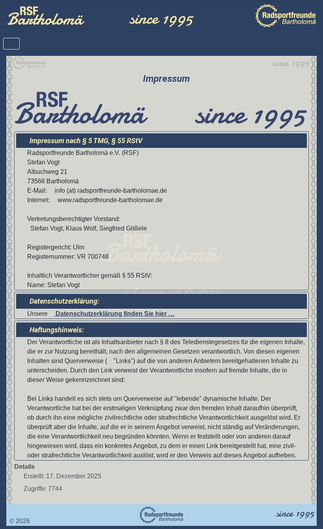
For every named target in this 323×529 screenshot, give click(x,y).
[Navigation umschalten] (11, 44)
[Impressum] (11, 511)
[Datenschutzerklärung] (18, 511)
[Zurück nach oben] (309, 514)
